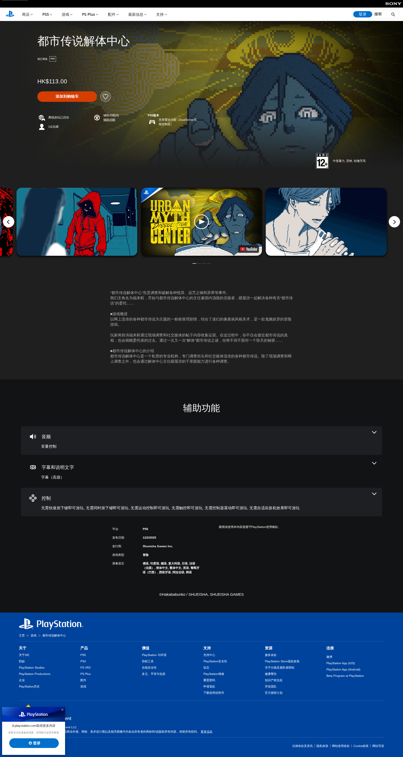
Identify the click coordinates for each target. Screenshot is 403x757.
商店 (26, 14)
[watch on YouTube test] (248, 249)
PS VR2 (85, 667)
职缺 (22, 661)
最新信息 (135, 14)
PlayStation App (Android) (343, 669)
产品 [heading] (84, 648)
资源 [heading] (268, 648)
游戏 (65, 14)
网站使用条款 (341, 746)
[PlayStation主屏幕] (10, 14)
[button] (109, 120)
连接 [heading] (330, 648)
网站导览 (378, 746)
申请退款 (209, 686)
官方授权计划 (274, 692)
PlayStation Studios (31, 667)
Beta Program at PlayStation (345, 675)
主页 (22, 635)
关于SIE (24, 655)
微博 (329, 657)
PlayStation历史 (29, 686)
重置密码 (209, 680)
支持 (160, 14)
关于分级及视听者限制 (279, 667)
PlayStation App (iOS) (340, 663)
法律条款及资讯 (302, 746)
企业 (22, 680)
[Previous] (8, 221)
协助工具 (148, 661)
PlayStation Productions (34, 674)
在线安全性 (149, 667)
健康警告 (271, 674)
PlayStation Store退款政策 (282, 661)
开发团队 (271, 686)
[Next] (394, 221)
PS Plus (88, 14)
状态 (206, 667)
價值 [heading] (145, 648)
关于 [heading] (22, 648)
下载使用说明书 (213, 692)
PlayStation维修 (213, 674)
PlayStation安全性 (215, 661)
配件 (111, 14)
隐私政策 (322, 746)
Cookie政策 (361, 746)
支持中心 (209, 655)
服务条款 (271, 655)
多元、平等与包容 (153, 674)
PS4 (83, 661)
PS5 (45, 14)
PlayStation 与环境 (154, 655)
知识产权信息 (274, 680)
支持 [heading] (207, 648)
